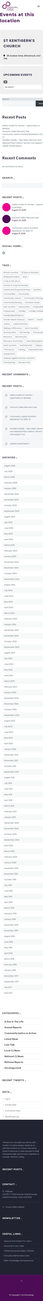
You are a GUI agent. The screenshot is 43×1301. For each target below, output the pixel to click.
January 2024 (10, 624)
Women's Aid (24, 362)
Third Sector (9, 349)
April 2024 (8, 607)
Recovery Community (13, 341)
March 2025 (9, 545)
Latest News (11, 1039)
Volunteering (9, 362)
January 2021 (10, 817)
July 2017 (8, 987)
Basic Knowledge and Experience (18, 1260)
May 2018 (8, 947)
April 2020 (8, 845)
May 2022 (8, 738)
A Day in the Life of (11, 281)
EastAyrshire (24, 306)
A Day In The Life (14, 1021)
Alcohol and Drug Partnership (16, 289)
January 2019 (10, 919)
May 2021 (8, 794)
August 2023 (9, 652)
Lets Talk (9, 1044)
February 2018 (10, 964)
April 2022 (8, 743)
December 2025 (11, 494)
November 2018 (11, 930)
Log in (7, 1099)
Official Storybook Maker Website (19, 1251)
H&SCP (31, 319)
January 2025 (10, 556)
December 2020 (11, 823)
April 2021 (8, 800)
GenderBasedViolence (13, 315)
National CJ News (14, 1056)
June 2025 (8, 528)
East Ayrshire (9, 306)
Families (22, 311)
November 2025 (11, 499)
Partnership (24, 332)
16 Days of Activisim (30, 272)
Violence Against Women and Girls (18, 358)
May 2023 (8, 669)
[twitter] (3, 254)
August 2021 (9, 777)
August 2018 (9, 936)
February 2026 (10, 482)
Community (24, 294)
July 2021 (8, 783)
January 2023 (10, 692)
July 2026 (8, 471)
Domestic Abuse (32, 302)
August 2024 (9, 584)
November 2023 (11, 635)
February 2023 (10, 686)
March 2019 (9, 908)
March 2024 (9, 613)
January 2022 (10, 749)
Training (21, 349)
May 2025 (8, 533)
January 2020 (10, 862)
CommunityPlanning (12, 302)
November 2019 (11, 874)
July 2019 (8, 885)
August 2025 (9, 516)
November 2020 (11, 828)
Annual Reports (12, 1027)
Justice (6, 324)
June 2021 (8, 789)
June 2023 (8, 664)
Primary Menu (38, 6)
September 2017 (11, 981)
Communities (9, 294)
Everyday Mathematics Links (16, 1255)
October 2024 (10, 573)
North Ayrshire (31, 328)
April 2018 (8, 953)
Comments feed (12, 1110)
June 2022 (8, 732)
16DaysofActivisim (11, 276)
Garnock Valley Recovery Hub (15, 131)
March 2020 (9, 851)
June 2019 (8, 891)
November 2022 (11, 704)
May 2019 (8, 896)
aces (25, 276)
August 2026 (9, 465)
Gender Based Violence (14, 319)
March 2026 (9, 477)
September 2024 (11, 579)
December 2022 (11, 698)
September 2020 (11, 840)
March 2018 (9, 959)
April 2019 (8, 902)
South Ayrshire (10, 345)
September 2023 (11, 647)
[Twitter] (21, 1281)
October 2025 (10, 505)
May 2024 (8, 601)
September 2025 (11, 511)
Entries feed (10, 1105)
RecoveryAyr (21, 336)
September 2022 (11, 715)
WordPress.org (12, 1116)
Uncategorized (12, 1067)
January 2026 (10, 488)
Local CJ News (12, 1050)
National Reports (13, 1062)
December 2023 (11, 630)
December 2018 (11, 925)
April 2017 (8, 993)
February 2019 (10, 913)
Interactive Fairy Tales (14, 1246)
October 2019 (10, 879)
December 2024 (11, 562)
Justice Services (20, 324)
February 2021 (10, 811)
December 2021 (11, 755)
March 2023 (9, 681)
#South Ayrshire (10, 272)
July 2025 (8, 522)
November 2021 (11, 760)
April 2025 (8, 539)
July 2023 (8, 658)
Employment (9, 311)
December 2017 (11, 976)
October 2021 (10, 766)
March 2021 (9, 806)
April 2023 (8, 675)
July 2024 (8, 590)
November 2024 (11, 567)
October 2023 (10, 641)
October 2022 (10, 709)
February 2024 (10, 618)
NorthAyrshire (9, 332)
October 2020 (10, 834)
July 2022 (8, 726)
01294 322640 (18, 1207)
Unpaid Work (9, 354)
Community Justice (12, 298)
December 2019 (11, 868)
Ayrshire (37, 289)
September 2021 (11, 772)
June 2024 (8, 596)
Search (5, 99)
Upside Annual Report (12, 146)
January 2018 (10, 970)
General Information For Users (17, 1241)
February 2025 (10, 550)
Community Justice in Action (20, 1033)
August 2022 (9, 721)
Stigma (39, 345)
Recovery (7, 336)
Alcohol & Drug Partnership (15, 285)
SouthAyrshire (26, 345)
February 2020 (10, 857)
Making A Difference (12, 328)
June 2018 (8, 942)
